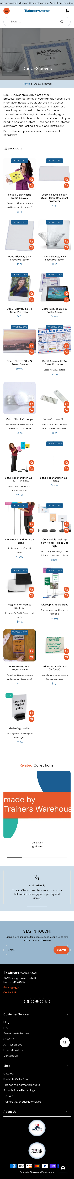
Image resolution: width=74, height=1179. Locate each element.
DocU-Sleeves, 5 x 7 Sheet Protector (19, 258)
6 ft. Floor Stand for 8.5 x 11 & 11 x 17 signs (19, 479)
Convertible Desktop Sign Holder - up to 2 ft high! (54, 542)
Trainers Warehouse (42, 1172)
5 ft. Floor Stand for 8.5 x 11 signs (54, 479)
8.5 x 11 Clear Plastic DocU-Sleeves (19, 196)
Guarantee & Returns (16, 1033)
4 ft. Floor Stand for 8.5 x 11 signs (19, 541)
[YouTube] (37, 1001)
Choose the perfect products (21, 1084)
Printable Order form (16, 1079)
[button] (65, 1042)
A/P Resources (12, 1044)
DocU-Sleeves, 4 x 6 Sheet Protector (54, 258)
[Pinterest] (28, 1001)
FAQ (5, 1027)
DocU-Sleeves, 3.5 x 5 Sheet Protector (19, 310)
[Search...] (61, 21)
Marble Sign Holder (19, 728)
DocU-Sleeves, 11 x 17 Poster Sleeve (20, 668)
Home (26, 83)
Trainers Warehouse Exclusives (22, 1101)
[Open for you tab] (63, 1168)
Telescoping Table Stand (54, 604)
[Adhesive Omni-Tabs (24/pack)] (54, 645)
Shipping (8, 1039)
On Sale (8, 1096)
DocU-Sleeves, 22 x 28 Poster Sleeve (54, 310)
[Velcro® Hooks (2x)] (54, 398)
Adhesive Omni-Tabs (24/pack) (55, 668)
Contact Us (10, 1055)
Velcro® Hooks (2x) (55, 419)
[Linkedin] (46, 1001)
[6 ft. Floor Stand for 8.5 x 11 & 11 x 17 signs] (19, 457)
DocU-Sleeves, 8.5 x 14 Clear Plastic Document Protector (54, 198)
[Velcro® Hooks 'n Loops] (19, 398)
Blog (6, 1022)
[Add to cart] (31, 185)
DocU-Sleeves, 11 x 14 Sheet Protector (54, 363)
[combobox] (38, 21)
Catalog (8, 1073)
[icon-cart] (67, 10)
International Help (14, 1050)
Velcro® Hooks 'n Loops (19, 419)
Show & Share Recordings (19, 1090)
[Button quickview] (31, 179)
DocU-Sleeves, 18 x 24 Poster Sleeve (19, 363)
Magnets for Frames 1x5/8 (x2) (19, 606)
